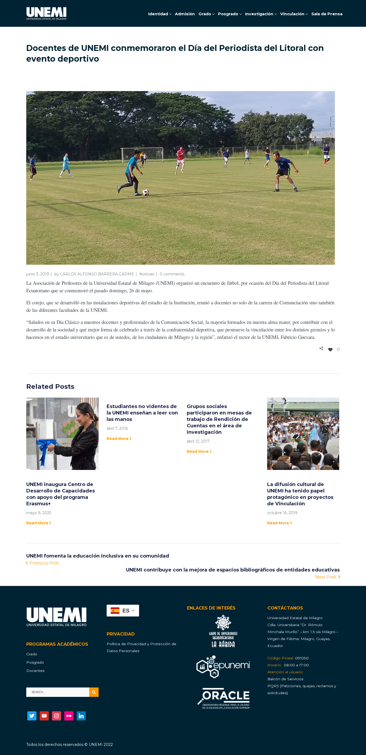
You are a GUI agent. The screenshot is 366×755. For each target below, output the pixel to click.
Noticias (146, 274)
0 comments (172, 274)
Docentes (35, 670)
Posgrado (35, 662)
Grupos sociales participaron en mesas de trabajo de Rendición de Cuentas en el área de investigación (219, 419)
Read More (37, 523)
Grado (31, 654)
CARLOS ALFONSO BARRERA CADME (97, 274)
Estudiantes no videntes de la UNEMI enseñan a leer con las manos (142, 412)
